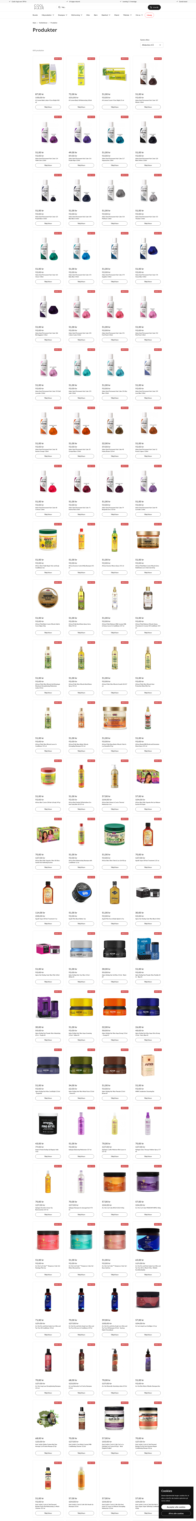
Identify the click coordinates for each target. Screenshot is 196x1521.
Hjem (34, 23)
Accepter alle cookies (176, 1507)
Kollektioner (43, 23)
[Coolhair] (39, 7)
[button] (154, 7)
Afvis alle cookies (176, 1513)
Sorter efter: (145, 40)
